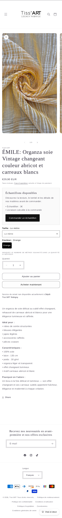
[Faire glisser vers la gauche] (24, 142)
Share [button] (8, 397)
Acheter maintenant (31, 284)
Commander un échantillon (22, 218)
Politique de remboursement (48, 497)
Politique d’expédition (25, 506)
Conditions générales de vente (24, 510)
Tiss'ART (13, 497)
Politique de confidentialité (22, 502)
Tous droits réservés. (25, 497)
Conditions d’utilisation (44, 502)
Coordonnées (42, 506)
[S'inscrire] (52, 443)
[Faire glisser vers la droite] (37, 142)
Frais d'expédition (21, 183)
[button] (6, 14)
